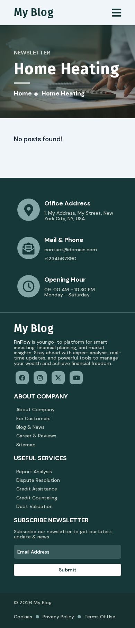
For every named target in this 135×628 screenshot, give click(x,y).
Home (23, 93)
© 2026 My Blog (33, 602)
